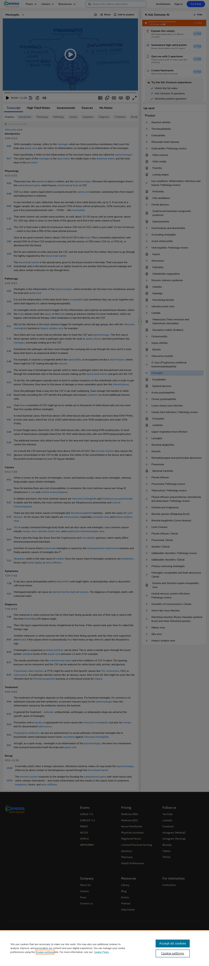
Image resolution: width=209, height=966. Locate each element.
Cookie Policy (101, 952)
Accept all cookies (172, 943)
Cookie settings (45, 952)
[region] (104, 948)
